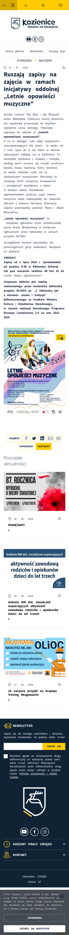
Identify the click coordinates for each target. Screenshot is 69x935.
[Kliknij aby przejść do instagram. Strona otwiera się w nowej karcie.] (41, 39)
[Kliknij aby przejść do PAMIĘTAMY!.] (34, 491)
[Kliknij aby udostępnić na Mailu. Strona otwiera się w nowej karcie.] (50, 438)
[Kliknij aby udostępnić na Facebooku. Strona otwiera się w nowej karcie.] (26, 438)
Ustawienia (35, 918)
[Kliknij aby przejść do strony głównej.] (25, 5)
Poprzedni (24, 60)
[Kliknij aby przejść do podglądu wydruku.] (58, 438)
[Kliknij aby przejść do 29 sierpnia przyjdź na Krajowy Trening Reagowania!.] (34, 657)
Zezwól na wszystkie (34, 928)
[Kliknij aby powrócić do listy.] (35, 60)
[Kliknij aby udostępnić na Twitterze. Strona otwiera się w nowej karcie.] (34, 438)
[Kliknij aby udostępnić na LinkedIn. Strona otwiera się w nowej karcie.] (42, 438)
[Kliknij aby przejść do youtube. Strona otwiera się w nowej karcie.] (28, 39)
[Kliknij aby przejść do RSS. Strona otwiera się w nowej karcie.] (64, 67)
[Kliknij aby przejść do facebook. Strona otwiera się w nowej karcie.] (35, 39)
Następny (45, 60)
